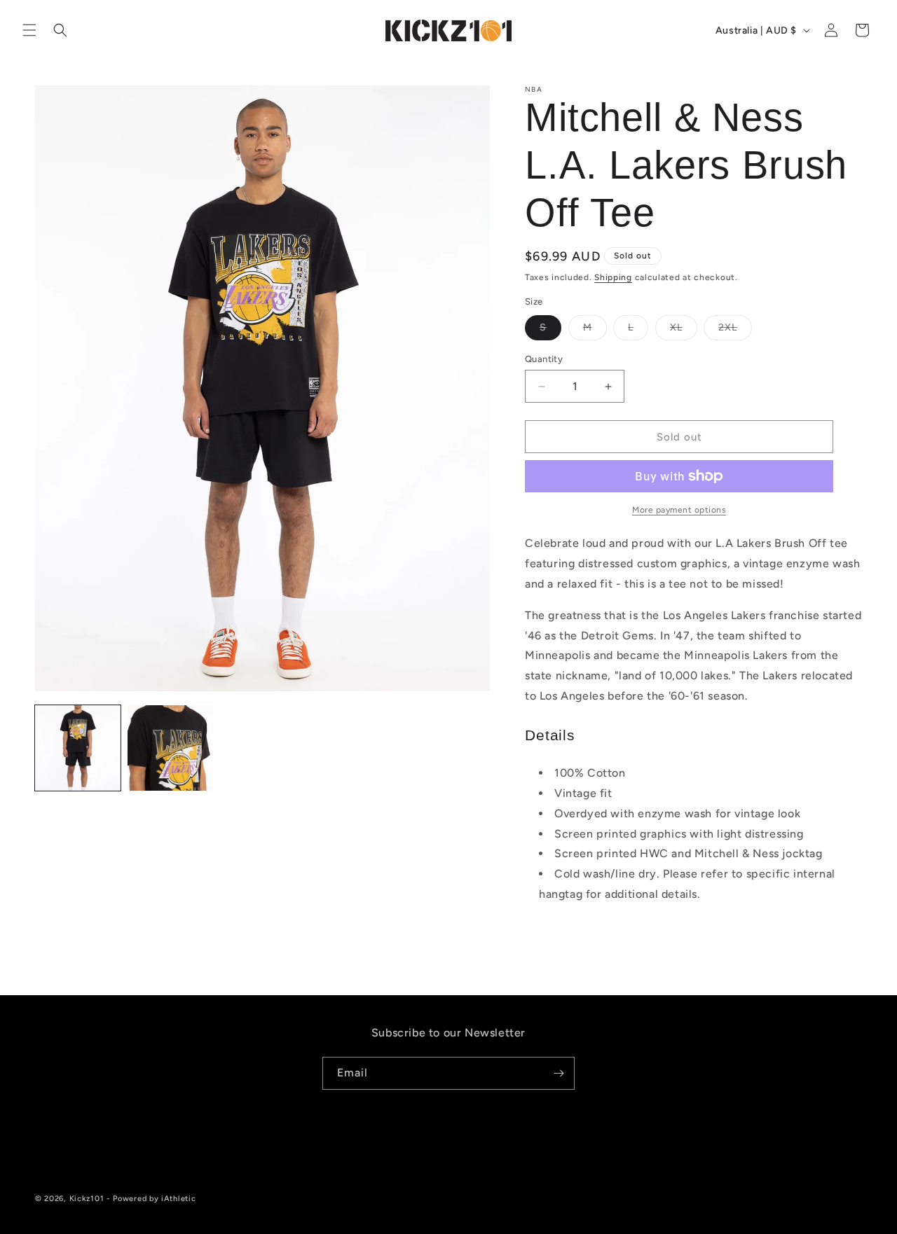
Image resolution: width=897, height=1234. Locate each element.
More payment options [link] (679, 510)
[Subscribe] (558, 1073)
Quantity (544, 359)
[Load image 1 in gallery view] (78, 748)
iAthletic (178, 1198)
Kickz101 (86, 1198)
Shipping (613, 277)
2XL (735, 330)
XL (683, 330)
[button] (29, 30)
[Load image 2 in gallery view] (170, 748)
